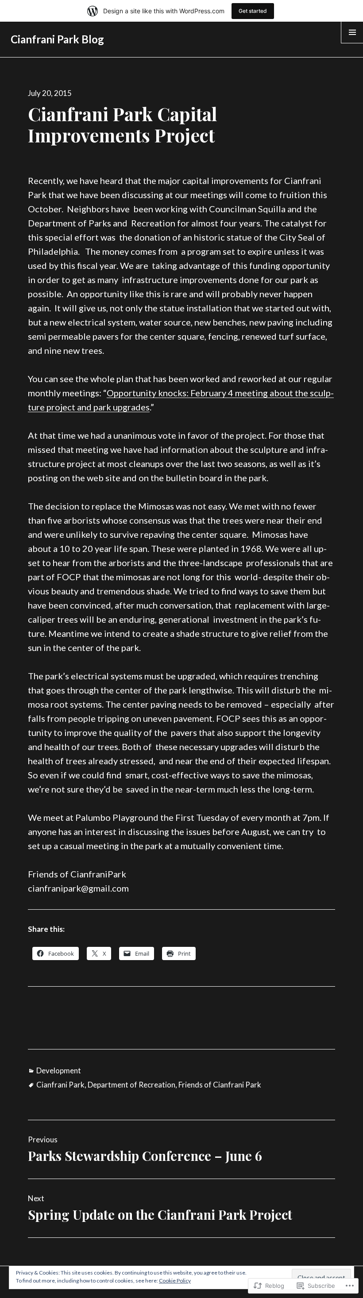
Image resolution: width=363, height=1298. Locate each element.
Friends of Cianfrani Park (219, 1084)
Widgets (352, 42)
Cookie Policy (175, 1280)
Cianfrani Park (60, 1084)
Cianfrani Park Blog (57, 39)
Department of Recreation (131, 1084)
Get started (253, 11)
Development (58, 1070)
